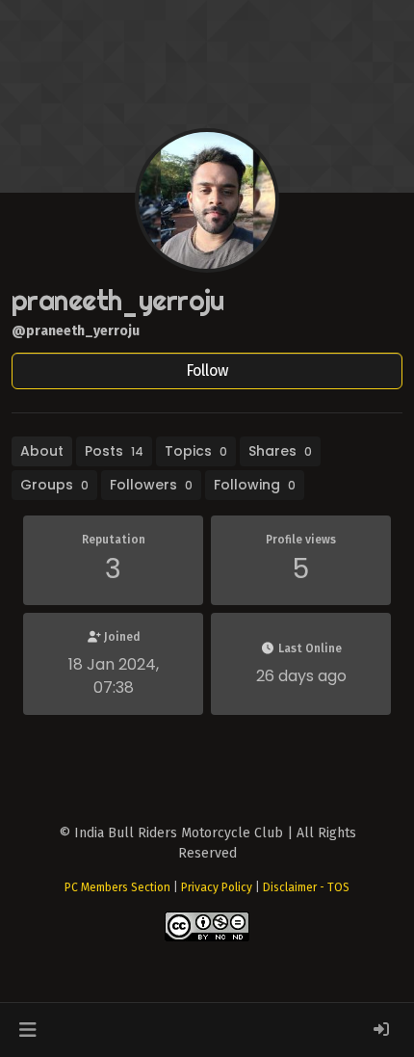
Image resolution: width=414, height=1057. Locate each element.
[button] (27, 1030)
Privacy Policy (216, 887)
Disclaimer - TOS (306, 887)
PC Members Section (117, 887)
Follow (207, 370)
